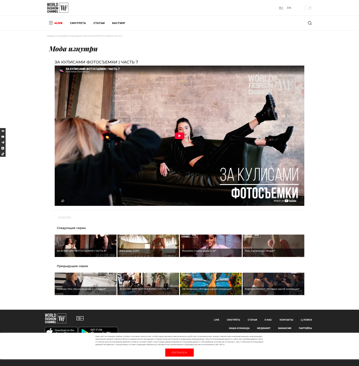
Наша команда (239, 328)
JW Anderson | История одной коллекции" (207, 289)
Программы (61, 36)
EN (289, 7)
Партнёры (305, 328)
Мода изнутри (75, 36)
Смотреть (233, 319)
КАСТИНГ (119, 23)
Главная (50, 36)
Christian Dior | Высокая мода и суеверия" (81, 289)
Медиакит (264, 328)
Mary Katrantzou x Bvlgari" (260, 251)
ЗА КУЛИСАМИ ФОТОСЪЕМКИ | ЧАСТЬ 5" (144, 289)
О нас (268, 319)
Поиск (307, 319)
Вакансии (284, 328)
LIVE (59, 23)
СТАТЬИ (99, 23)
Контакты (286, 319)
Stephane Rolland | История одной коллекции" (272, 289)
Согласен (179, 352)
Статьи (252, 319)
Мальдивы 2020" (129, 251)
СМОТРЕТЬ (78, 23)
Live (216, 319)
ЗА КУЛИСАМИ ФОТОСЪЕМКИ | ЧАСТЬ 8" (81, 251)
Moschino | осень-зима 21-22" (199, 251)
